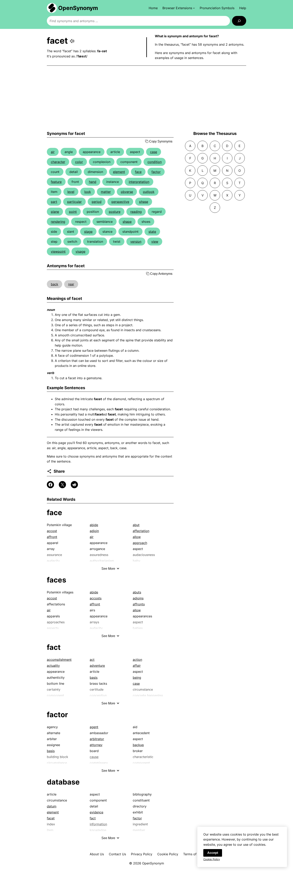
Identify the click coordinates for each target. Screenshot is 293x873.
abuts (137, 592)
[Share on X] (62, 484)
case (153, 152)
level (70, 192)
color (79, 162)
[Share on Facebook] (50, 484)
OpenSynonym (78, 8)
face (138, 172)
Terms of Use (193, 854)
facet (51, 818)
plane (55, 212)
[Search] (239, 21)
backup (138, 745)
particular (74, 202)
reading (136, 212)
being (137, 678)
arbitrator (97, 739)
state (152, 232)
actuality (53, 666)
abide (94, 525)
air (53, 152)
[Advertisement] (146, 98)
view (154, 242)
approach (140, 543)
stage (88, 232)
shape (127, 222)
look (87, 192)
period (96, 202)
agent (94, 727)
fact (54, 647)
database (63, 782)
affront (52, 537)
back (54, 284)
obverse (127, 192)
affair (137, 666)
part (54, 202)
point (73, 212)
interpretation (139, 182)
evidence (96, 812)
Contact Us (117, 854)
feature (56, 182)
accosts (95, 598)
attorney (96, 745)
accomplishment (59, 660)
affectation (141, 531)
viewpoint (58, 251)
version (135, 242)
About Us (97, 854)
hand (92, 182)
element (119, 172)
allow (137, 537)
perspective (120, 202)
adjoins (138, 598)
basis (93, 678)
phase (143, 202)
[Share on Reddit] (74, 484)
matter (106, 192)
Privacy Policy (141, 854)
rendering (58, 222)
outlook (148, 192)
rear (71, 284)
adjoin (94, 531)
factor (156, 172)
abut (136, 525)
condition (154, 162)
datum (51, 806)
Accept (212, 852)
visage (80, 251)
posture (114, 212)
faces (56, 579)
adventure (97, 666)
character (58, 162)
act (92, 660)
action (137, 660)
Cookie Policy (167, 854)
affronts (139, 604)
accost (52, 531)
